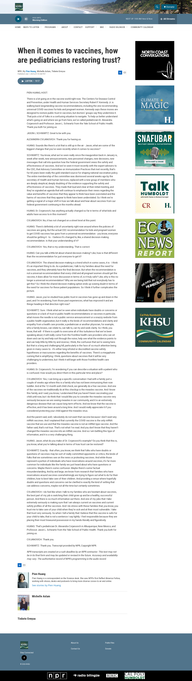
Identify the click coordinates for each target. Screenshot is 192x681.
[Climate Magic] (154, 105)
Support (89, 27)
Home (18, 27)
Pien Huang (31, 71)
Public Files (109, 643)
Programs (50, 27)
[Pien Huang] (23, 580)
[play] (18, 19)
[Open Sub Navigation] (41, 27)
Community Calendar (142, 27)
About (65, 27)
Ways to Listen (31, 27)
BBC (102, 27)
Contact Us (75, 649)
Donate (170, 6)
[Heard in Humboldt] (154, 282)
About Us (74, 643)
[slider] (30, 19)
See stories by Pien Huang (46, 585)
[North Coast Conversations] (154, 60)
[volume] (26, 19)
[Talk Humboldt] (154, 193)
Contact (78, 27)
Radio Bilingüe (117, 27)
